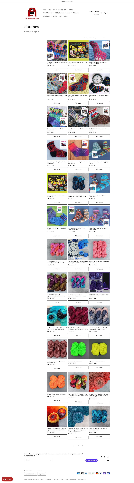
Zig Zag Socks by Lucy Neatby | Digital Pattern (98, 96)
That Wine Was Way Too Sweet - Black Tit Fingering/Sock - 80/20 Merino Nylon (78, 328)
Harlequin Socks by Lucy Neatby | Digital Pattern (57, 229)
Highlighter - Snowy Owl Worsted (97, 361)
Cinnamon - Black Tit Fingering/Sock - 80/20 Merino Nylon (56, 361)
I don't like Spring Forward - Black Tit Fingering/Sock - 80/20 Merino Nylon (98, 328)
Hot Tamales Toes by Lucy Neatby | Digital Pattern (55, 129)
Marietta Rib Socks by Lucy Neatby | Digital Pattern (98, 196)
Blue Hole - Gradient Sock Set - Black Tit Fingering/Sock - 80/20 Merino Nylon (57, 328)
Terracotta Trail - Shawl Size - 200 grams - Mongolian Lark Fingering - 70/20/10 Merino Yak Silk (99, 395)
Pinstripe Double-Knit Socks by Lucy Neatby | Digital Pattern (98, 63)
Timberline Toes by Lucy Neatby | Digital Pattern (99, 162)
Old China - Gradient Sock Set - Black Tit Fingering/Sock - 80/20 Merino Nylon (78, 262)
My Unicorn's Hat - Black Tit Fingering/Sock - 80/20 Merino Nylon (77, 295)
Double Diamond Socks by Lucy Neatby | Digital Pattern (78, 162)
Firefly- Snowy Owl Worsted (75, 361)
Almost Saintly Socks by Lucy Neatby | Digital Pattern (56, 162)
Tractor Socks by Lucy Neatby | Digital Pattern (98, 129)
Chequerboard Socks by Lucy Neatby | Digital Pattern (98, 229)
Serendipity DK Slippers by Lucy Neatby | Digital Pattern (57, 63)
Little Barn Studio (31, 479)
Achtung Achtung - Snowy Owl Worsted (56, 394)
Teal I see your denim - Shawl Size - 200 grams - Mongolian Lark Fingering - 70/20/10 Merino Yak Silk (78, 430)
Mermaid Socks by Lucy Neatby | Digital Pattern (57, 96)
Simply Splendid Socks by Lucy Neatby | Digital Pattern (78, 96)
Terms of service (64, 479)
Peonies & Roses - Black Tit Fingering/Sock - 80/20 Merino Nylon (56, 262)
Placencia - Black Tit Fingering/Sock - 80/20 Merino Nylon (98, 429)
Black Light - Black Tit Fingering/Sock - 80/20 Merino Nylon (99, 295)
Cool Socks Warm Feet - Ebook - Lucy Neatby (77, 63)
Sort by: (86, 38)
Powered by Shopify (40, 479)
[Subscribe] (50, 460)
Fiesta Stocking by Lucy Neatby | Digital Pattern (78, 129)
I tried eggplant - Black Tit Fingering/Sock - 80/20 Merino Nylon (56, 295)
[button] (54, 9)
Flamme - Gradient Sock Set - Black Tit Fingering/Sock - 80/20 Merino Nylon (56, 429)
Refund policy (48, 479)
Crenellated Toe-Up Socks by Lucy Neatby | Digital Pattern (76, 229)
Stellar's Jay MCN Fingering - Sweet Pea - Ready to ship (99, 262)
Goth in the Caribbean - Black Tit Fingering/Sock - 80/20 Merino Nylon (77, 196)
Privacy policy (56, 479)
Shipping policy (72, 479)
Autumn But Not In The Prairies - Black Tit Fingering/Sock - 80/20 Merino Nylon (78, 395)
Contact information (82, 479)
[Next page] (82, 445)
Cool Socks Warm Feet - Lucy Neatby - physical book (56, 196)
